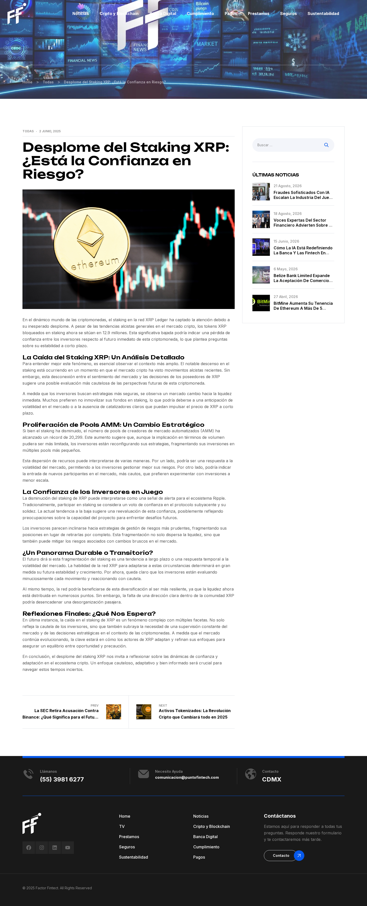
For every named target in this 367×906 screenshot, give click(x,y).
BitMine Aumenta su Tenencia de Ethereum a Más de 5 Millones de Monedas (303, 308)
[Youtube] (67, 847)
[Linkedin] (54, 847)
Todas (28, 131)
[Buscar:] (293, 144)
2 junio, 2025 (50, 131)
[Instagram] (41, 847)
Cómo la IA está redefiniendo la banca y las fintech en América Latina (303, 252)
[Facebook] (28, 847)
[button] (280, 855)
